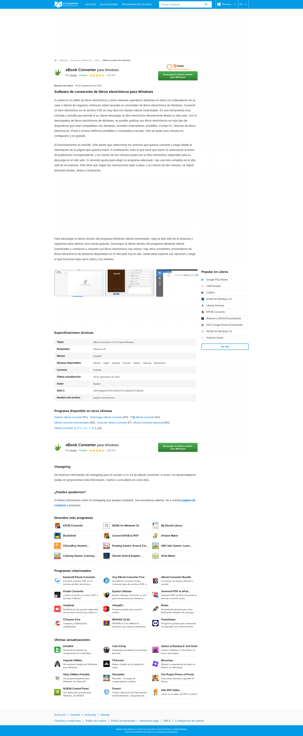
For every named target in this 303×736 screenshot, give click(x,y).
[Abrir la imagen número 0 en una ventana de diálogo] (78, 283)
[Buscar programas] (206, 4)
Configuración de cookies (189, 721)
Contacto (75, 714)
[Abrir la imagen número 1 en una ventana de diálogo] (129, 283)
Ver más (225, 346)
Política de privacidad (123, 721)
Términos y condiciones (67, 721)
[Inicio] (55, 60)
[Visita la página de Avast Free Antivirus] (178, 67)
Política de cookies (96, 721)
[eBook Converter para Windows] (58, 72)
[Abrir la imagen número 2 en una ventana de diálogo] (180, 283)
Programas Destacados (137, 4)
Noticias (91, 4)
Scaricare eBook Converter (112, 422)
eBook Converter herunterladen (71, 422)
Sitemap (105, 714)
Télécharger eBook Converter (106, 417)
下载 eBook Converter (142, 417)
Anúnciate (90, 714)
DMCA (167, 721)
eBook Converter (92, 70)
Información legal (149, 721)
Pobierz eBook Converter (68, 417)
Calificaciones (109, 4)
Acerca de (60, 714)
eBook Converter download (148, 422)
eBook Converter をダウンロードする (75, 428)
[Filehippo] (66, 4)
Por (71, 75)
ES (240, 4)
